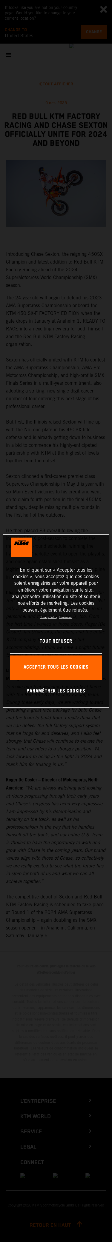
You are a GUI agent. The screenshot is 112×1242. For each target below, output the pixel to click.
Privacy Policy (48, 617)
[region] (56, 621)
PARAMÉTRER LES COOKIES (56, 691)
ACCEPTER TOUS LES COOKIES (56, 667)
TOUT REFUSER (56, 641)
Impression (65, 617)
